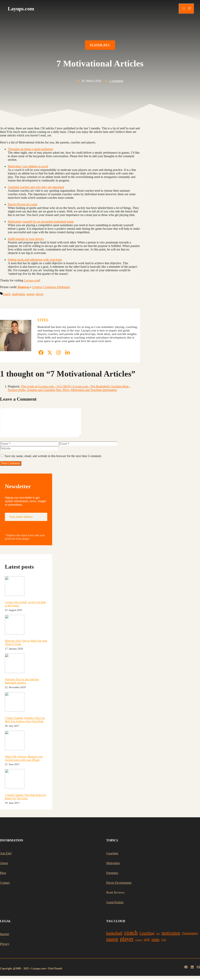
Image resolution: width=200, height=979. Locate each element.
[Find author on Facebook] (41, 352)
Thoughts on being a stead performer (30, 149)
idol (158, 934)
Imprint (4, 934)
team (155, 939)
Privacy (4, 943)
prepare (138, 940)
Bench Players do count (22, 204)
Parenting (112, 873)
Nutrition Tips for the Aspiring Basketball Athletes (22, 681)
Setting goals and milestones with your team (35, 259)
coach (6, 294)
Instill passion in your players (26, 238)
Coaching (112, 853)
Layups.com (31, 280)
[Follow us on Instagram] (198, 967)
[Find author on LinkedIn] (67, 352)
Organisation (190, 933)
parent (30, 294)
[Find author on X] (49, 352)
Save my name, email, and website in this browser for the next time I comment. (53, 456)
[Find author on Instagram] (58, 352)
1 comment (116, 81)
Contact (5, 882)
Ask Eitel (6, 853)
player (39, 294)
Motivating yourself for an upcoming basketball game (41, 221)
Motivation (113, 863)
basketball (114, 933)
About (4, 863)
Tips (163, 939)
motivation (18, 294)
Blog (3, 873)
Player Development (118, 882)
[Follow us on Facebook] (186, 967)
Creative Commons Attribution (51, 287)
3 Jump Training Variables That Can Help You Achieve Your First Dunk (25, 719)
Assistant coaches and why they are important (36, 187)
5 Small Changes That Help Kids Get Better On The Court (25, 796)
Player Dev (100, 45)
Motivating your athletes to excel (28, 166)
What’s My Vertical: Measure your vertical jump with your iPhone (24, 758)
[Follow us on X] (192, 967)
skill (147, 939)
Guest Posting (114, 902)
